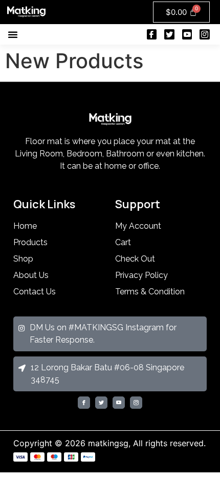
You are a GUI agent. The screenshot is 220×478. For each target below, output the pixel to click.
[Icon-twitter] (169, 34)
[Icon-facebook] (152, 34)
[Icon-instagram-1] (205, 34)
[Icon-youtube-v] (187, 34)
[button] (12, 34)
